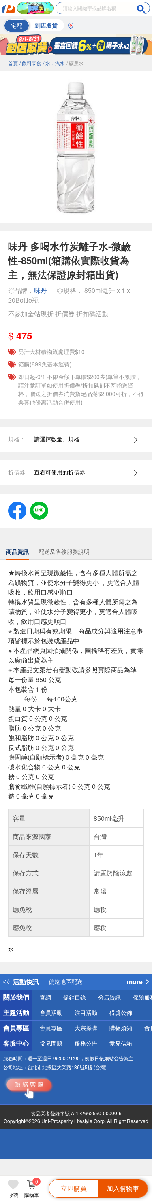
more (135, 981)
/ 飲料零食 (30, 62)
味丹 (40, 290)
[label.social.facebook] (17, 510)
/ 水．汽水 (54, 62)
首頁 (13, 62)
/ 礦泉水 (74, 62)
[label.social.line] (39, 510)
